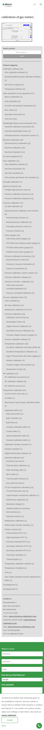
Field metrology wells (14, 470)
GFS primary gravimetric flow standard (20, 177)
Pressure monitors (13, 231)
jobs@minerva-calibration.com (21, 627)
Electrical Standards (13, 152)
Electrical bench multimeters (16, 143)
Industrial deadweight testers (16, 131)
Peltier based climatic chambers (18, 525)
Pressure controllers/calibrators (19, 293)
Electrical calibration (11, 140)
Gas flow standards (12, 173)
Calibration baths (11, 410)
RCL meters (9, 110)
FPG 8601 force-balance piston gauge (21, 243)
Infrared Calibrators (14, 360)
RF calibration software (14, 381)
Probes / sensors (11, 529)
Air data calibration (12, 206)
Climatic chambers (12, 449)
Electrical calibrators (13, 148)
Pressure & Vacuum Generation (19, 264)
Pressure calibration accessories (18, 256)
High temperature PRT (15, 537)
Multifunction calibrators (14, 521)
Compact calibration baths (16, 427)
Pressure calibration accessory (17, 194)
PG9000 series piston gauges (18, 252)
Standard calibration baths (17, 440)
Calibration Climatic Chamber (17, 444)
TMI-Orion (9, 119)
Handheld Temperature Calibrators (20, 352)
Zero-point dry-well (13, 483)
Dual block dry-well (14, 461)
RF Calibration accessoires (16, 377)
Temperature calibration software (18, 564)
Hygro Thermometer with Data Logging (22, 356)
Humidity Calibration (11, 182)
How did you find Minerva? (13, 675)
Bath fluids (10, 423)
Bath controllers (12, 418)
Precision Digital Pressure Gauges (20, 335)
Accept (10, 720)
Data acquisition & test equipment (16, 93)
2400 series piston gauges (17, 239)
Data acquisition (11, 101)
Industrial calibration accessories (18, 127)
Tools (7, 572)
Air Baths (8, 398)
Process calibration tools (13, 297)
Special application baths (16, 436)
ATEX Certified (11, 301)
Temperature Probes (14, 369)
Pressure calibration (11, 203)
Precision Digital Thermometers (19, 365)
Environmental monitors (15, 218)
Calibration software (11, 69)
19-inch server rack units (15, 394)
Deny (4, 726)
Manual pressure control (16, 260)
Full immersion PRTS (15, 533)
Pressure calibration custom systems (20, 273)
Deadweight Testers (14, 322)
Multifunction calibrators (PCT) (17, 310)
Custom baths (11, 431)
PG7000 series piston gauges (18, 248)
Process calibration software (16, 339)
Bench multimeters (12, 97)
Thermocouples (12, 559)
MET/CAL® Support (13, 85)
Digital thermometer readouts (16, 453)
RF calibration (8, 374)
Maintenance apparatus (15, 500)
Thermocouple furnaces (15, 479)
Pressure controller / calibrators (17, 282)
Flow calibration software (15, 72)
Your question (8, 685)
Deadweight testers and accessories (18, 123)
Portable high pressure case (16, 190)
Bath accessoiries (13, 414)
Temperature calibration (12, 390)
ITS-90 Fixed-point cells (15, 491)
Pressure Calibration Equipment (18, 198)
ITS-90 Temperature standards (17, 487)
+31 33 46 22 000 (10, 613)
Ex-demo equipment (11, 156)
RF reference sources (13, 386)
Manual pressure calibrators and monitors (21, 211)
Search (22, 56)
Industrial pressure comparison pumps (20, 135)
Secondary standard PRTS (17, 550)
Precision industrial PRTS (16, 542)
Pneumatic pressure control (17, 226)
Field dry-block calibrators (16, 465)
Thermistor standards (15, 555)
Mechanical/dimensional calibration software (23, 77)
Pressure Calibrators (13, 314)
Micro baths (11, 474)
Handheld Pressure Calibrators (18, 331)
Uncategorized (9, 585)
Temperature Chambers (14, 568)
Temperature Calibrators (14, 344)
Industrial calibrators (13, 458)
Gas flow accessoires (13, 169)
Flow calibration (9, 161)
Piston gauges (10, 235)
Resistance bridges (14, 504)
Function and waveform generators (19, 106)
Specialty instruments (13, 114)
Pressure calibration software (16, 277)
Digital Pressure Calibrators (17, 326)
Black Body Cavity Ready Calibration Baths (22, 402)
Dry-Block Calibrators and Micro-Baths (21, 347)
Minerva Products (10, 186)
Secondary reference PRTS (17, 546)
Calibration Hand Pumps (16, 317)
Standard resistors (13, 516)
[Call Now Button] (39, 725)
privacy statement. (9, 715)
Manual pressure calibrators (17, 222)
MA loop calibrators (12, 305)
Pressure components (15, 269)
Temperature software (13, 89)
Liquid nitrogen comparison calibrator (21, 495)
